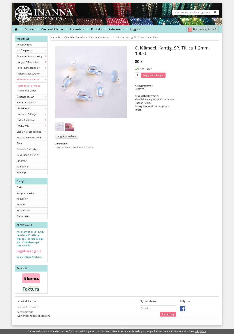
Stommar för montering (29, 56)
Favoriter (22, 160)
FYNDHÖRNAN (24, 44)
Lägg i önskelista (66, 136)
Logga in (135, 29)
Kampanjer (23, 166)
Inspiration (77, 29)
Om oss (29, 29)
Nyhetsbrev (23, 210)
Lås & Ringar (23, 108)
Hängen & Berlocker (28, 62)
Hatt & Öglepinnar (26, 102)
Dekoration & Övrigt (27, 154)
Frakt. (20, 187)
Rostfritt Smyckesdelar (29, 137)
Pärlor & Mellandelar (28, 67)
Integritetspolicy (25, 193)
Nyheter (21, 204)
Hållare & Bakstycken (28, 73)
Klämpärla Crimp (27, 90)
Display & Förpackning (29, 131)
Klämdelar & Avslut (28, 79)
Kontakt (96, 29)
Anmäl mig (168, 314)
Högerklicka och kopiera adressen (74, 147)
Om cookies (23, 216)
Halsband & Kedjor (27, 114)
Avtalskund (116, 29)
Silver (20, 143)
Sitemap (21, 172)
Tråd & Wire (23, 125)
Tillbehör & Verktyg (27, 149)
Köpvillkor (22, 198)
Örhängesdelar (25, 96)
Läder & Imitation (26, 120)
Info (197, 331)
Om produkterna (52, 29)
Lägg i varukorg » (153, 75)
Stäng (203, 331)
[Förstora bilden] (91, 81)
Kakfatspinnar (25, 50)
